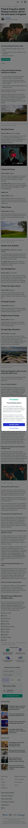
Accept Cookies (14, 424)
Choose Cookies (14, 428)
